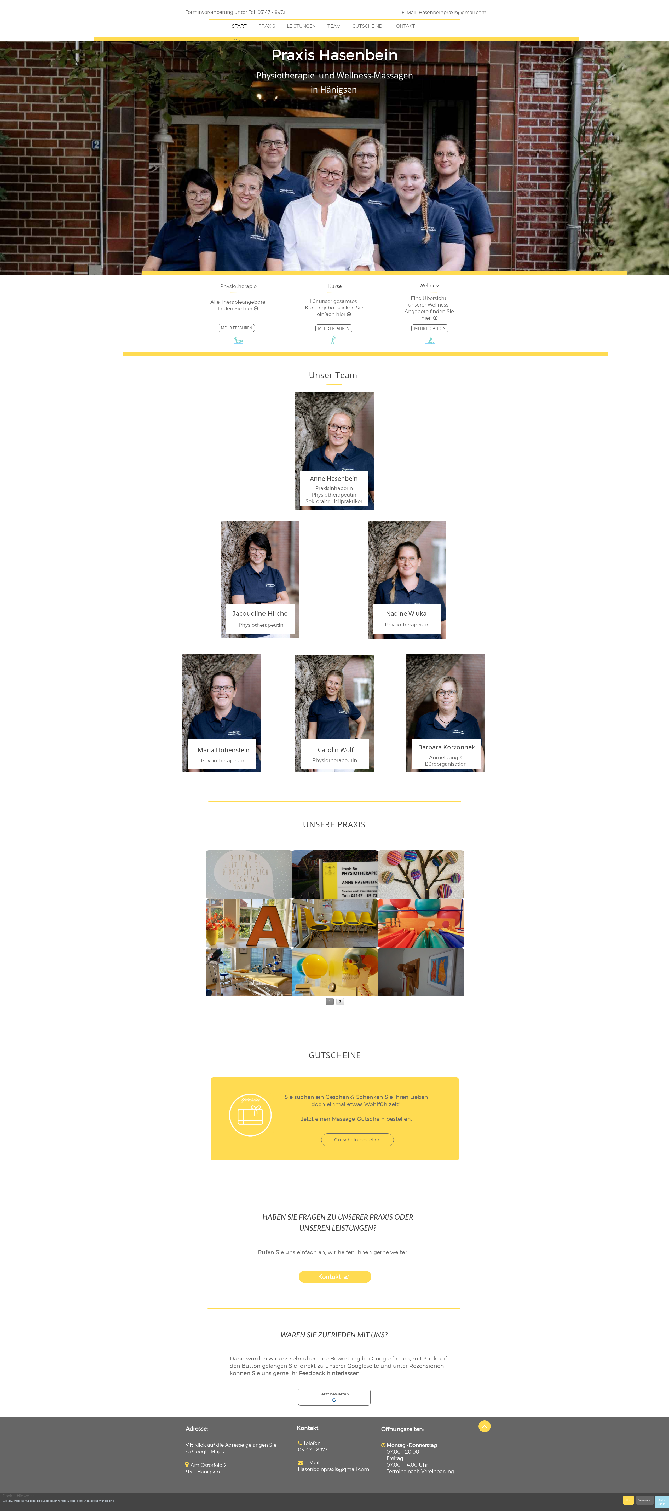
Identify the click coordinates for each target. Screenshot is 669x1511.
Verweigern (644, 1500)
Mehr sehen (661, 1502)
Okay (628, 1500)
